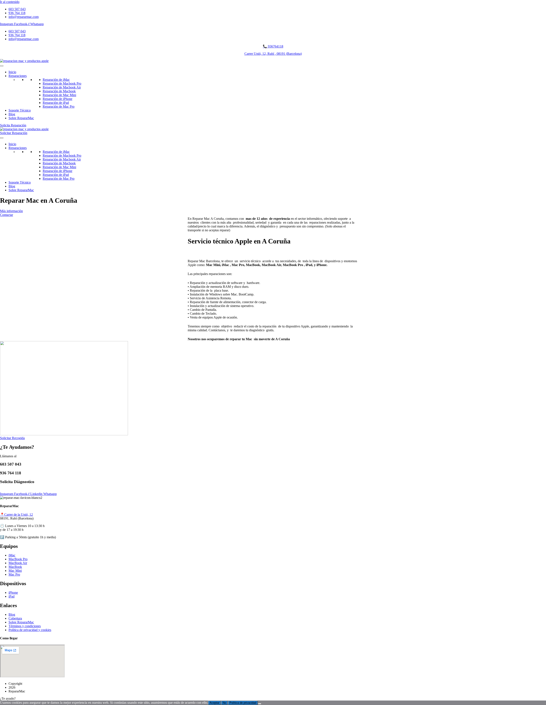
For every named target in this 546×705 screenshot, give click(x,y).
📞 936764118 (273, 46)
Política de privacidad (242, 702)
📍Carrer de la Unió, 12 (16, 514)
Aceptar (214, 702)
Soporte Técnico (20, 110)
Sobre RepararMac (21, 118)
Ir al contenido (9, 2)
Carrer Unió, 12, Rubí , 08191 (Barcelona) (273, 53)
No (224, 702)
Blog (12, 114)
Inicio (12, 72)
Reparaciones (18, 76)
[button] (273, 699)
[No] (259, 703)
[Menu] (1, 66)
